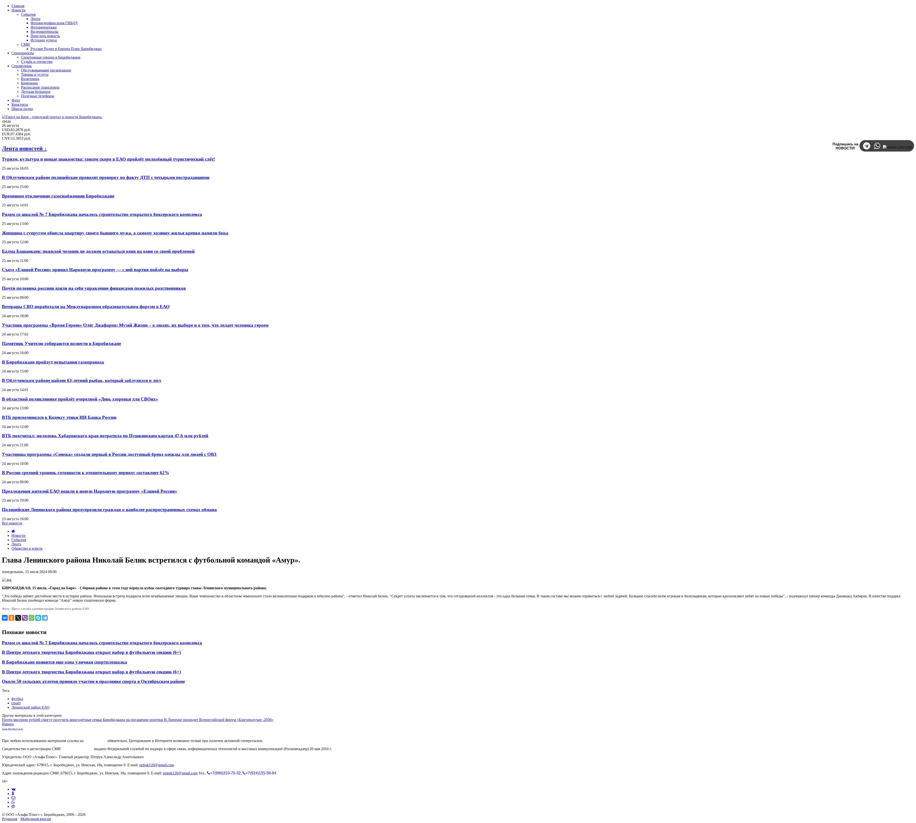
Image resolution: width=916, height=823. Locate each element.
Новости (18, 535)
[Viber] (25, 618)
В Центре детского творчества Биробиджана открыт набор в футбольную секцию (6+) (91, 652)
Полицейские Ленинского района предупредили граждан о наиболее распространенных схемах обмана (109, 509)
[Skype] (38, 618)
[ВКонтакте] (5, 618)
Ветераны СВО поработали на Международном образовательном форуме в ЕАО (86, 306)
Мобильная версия (36, 819)
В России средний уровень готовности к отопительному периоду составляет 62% (85, 472)
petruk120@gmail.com (156, 765)
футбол (17, 699)
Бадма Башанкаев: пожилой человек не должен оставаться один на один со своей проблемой (98, 251)
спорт (16, 703)
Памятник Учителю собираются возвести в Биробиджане (61, 343)
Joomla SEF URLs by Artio (12, 729)
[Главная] (13, 531)
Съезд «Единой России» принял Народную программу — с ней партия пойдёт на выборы (95, 269)
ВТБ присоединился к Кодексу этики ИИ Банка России (59, 417)
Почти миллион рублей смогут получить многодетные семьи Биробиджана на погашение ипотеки (83, 720)
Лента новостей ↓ (24, 148)
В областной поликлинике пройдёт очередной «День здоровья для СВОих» (80, 398)
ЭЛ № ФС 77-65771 (77, 749)
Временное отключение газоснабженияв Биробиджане (58, 195)
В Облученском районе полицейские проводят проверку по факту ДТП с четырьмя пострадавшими (105, 177)
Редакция (9, 819)
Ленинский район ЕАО (30, 707)
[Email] (13, 806)
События (18, 540)
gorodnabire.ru (95, 741)
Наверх (8, 724)
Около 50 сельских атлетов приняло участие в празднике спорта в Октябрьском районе (93, 681)
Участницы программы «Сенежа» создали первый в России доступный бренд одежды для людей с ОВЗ (109, 454)
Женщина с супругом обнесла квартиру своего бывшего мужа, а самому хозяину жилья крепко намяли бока (115, 232)
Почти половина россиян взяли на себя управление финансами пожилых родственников (94, 288)
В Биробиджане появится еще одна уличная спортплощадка (64, 662)
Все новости (12, 523)
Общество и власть (26, 548)
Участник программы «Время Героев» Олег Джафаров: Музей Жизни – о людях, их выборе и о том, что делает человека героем (135, 325)
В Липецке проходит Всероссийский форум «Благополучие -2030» (218, 720)
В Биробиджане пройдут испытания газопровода (53, 362)
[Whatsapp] (13, 802)
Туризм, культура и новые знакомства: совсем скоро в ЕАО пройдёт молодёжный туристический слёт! (108, 159)
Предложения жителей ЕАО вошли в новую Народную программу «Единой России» (89, 491)
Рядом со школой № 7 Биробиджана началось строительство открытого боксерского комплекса (102, 214)
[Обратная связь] (13, 798)
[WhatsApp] (31, 618)
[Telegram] (45, 618)
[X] (18, 618)
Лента (16, 544)
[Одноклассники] (11, 618)
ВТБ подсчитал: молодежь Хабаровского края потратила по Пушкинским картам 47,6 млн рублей (105, 435)
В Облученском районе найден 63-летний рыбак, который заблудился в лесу (81, 380)
